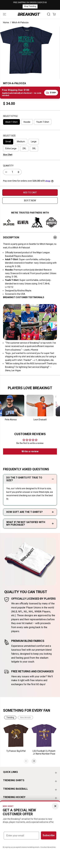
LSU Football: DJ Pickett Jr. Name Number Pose (44, 752)
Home (6, 22)
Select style (10, 116)
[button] (5, 14)
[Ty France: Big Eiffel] (16, 735)
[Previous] (26, 761)
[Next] (34, 761)
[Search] (48, 14)
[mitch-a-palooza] (26, 50)
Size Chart (7, 155)
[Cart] (54, 14)
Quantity (8, 165)
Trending (10, 717)
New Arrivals (25, 717)
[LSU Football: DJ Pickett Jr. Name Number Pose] (44, 735)
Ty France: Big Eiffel (16, 751)
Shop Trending (30, 6)
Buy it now (30, 200)
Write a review (30, 451)
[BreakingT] (29, 14)
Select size (9, 135)
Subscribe (49, 835)
